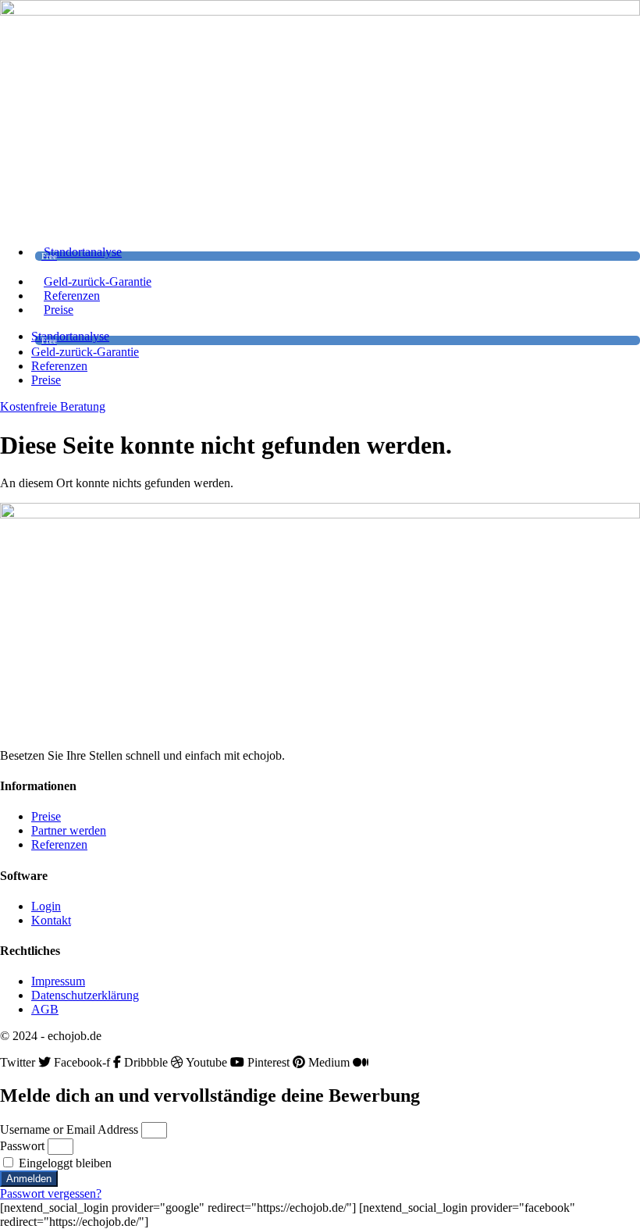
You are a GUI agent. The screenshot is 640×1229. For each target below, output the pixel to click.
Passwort (22, 1145)
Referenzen (72, 295)
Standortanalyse (81, 253)
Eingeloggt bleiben (64, 1163)
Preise (58, 309)
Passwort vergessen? (50, 1193)
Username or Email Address (69, 1129)
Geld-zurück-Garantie (97, 281)
